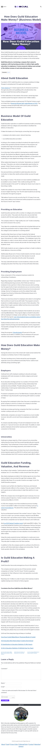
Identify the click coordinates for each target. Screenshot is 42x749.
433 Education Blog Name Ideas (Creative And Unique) (17, 641)
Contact (31, 744)
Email (3, 687)
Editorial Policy (23, 744)
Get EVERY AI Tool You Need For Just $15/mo (17, 1)
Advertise (37, 744)
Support (21, 746)
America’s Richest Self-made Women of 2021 (24, 103)
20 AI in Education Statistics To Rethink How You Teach (17, 648)
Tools (7, 744)
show (8, 72)
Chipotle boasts (17, 332)
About (3, 744)
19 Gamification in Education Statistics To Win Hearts (16, 644)
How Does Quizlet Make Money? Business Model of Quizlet (18, 637)
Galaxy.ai (36, 1)
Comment (4, 668)
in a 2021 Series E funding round (13, 523)
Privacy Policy (14, 744)
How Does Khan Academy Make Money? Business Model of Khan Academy (6, 653)
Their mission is (5, 88)
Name (3, 683)
